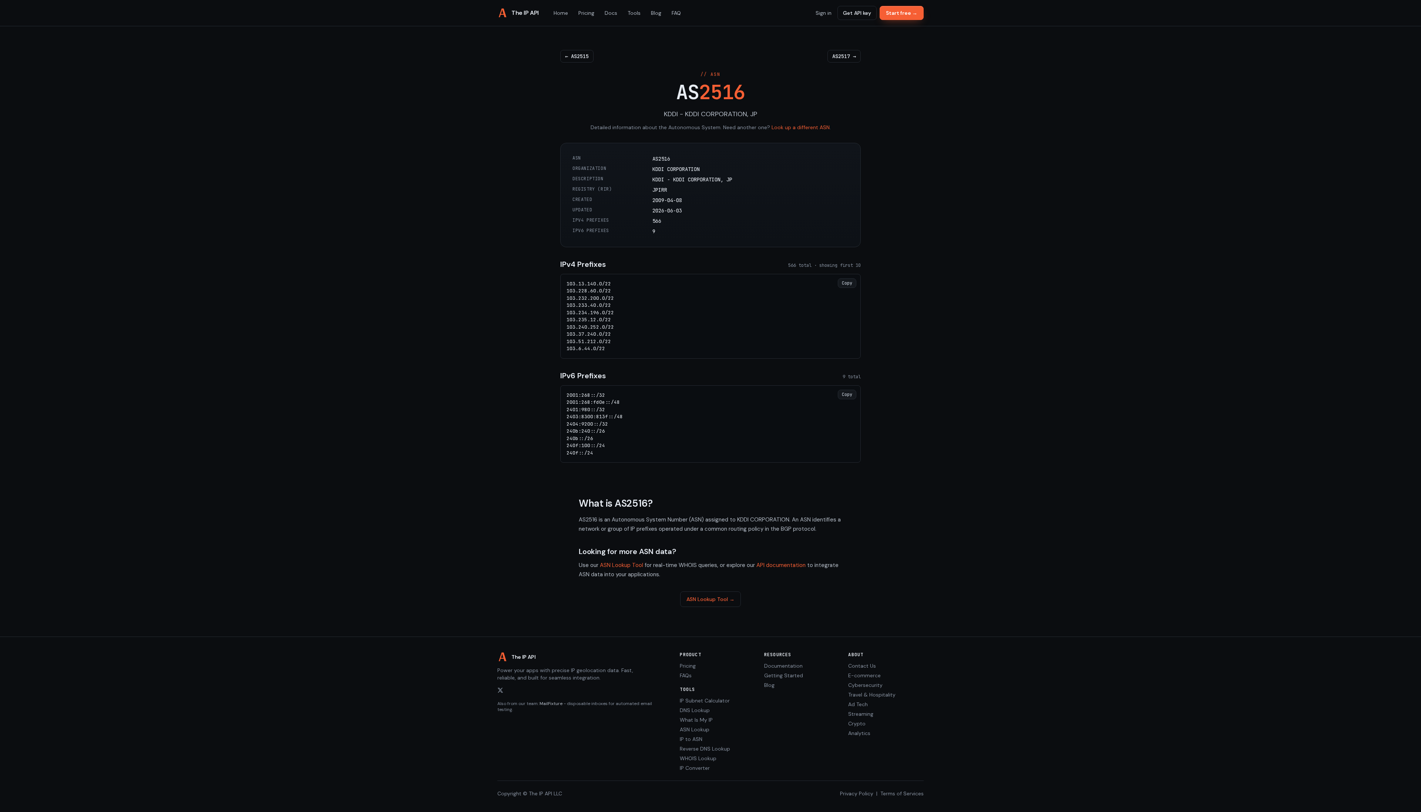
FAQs (686, 675)
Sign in (824, 13)
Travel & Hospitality (872, 694)
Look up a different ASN (801, 127)
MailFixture (551, 704)
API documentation (781, 565)
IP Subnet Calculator (705, 700)
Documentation (783, 665)
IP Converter (695, 768)
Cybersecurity (865, 685)
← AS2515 (577, 56)
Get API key (857, 13)
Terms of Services (902, 793)
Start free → (901, 13)
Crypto (857, 723)
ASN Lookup (694, 729)
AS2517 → (844, 56)
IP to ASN (691, 739)
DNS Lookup (695, 710)
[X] (500, 690)
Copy (847, 283)
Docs (611, 13)
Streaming (860, 714)
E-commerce (864, 675)
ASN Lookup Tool (621, 565)
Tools (634, 13)
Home (561, 13)
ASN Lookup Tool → (710, 599)
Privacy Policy (856, 793)
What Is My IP (696, 720)
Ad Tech (858, 704)
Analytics (859, 733)
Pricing (586, 13)
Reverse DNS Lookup (705, 748)
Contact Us (862, 665)
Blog (656, 13)
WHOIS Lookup (698, 758)
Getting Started (783, 675)
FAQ (676, 13)
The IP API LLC (545, 793)
